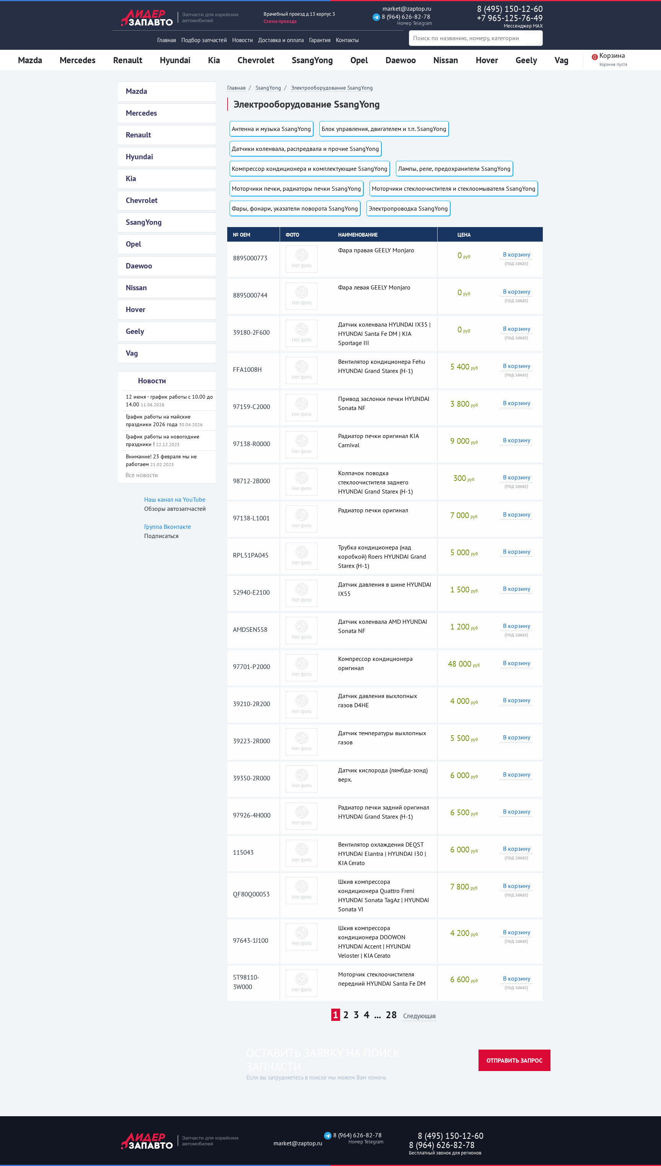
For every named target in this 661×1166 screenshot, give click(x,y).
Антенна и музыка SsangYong (271, 128)
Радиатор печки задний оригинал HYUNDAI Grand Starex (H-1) (383, 811)
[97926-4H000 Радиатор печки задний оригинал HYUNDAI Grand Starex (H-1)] (301, 815)
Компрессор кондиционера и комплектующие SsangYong (309, 168)
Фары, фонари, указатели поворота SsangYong (295, 208)
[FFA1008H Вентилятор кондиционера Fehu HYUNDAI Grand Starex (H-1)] (301, 370)
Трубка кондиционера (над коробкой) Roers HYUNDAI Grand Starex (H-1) (382, 556)
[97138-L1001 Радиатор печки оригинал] (301, 518)
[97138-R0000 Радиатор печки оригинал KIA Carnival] (301, 444)
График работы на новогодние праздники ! (162, 440)
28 (391, 1015)
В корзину (516, 254)
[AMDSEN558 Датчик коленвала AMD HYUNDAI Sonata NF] (301, 630)
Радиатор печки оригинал (373, 510)
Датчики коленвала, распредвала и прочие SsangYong (305, 148)
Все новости (141, 475)
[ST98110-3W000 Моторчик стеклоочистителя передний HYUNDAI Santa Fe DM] (301, 982)
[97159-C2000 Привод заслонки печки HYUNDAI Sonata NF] (301, 407)
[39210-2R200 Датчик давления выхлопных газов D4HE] (301, 704)
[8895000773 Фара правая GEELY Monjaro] (301, 258)
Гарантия (319, 40)
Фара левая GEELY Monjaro (374, 287)
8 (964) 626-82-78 (405, 19)
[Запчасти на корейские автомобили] (185, 17)
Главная (166, 40)
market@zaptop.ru (406, 8)
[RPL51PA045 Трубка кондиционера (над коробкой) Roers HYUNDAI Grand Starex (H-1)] (301, 555)
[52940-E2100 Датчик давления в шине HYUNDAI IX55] (301, 593)
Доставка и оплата (281, 40)
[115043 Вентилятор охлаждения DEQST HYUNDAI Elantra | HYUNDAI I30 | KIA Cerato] (301, 853)
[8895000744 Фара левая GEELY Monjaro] (301, 295)
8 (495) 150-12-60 (510, 8)
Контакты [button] (347, 40)
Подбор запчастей (204, 40)
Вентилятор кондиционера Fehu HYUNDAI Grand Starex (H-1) (381, 366)
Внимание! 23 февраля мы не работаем (161, 460)
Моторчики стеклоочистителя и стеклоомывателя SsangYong (454, 188)
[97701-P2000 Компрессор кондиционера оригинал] (301, 667)
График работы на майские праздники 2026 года (164, 420)
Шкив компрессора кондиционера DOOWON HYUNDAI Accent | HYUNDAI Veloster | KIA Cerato (374, 941)
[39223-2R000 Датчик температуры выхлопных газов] (301, 741)
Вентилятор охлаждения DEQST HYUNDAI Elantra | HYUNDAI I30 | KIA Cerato (382, 854)
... (377, 1015)
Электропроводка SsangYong (408, 208)
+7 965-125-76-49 (510, 21)
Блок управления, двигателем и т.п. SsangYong (384, 128)
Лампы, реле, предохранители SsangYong (454, 168)
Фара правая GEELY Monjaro (376, 250)
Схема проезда (280, 21)
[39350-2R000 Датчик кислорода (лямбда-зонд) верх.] (301, 778)
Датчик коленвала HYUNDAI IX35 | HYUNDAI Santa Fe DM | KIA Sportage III (384, 334)
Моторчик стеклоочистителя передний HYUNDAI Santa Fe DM (382, 978)
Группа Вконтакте (167, 526)
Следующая (419, 1016)
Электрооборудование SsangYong (332, 87)
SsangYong (268, 87)
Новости (242, 40)
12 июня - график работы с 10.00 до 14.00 (169, 400)
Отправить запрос (514, 1060)
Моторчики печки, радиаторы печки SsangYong (296, 188)
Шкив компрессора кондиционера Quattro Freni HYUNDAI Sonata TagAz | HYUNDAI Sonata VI (383, 895)
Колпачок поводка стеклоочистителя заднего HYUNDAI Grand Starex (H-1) (375, 482)
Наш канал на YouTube (174, 499)
